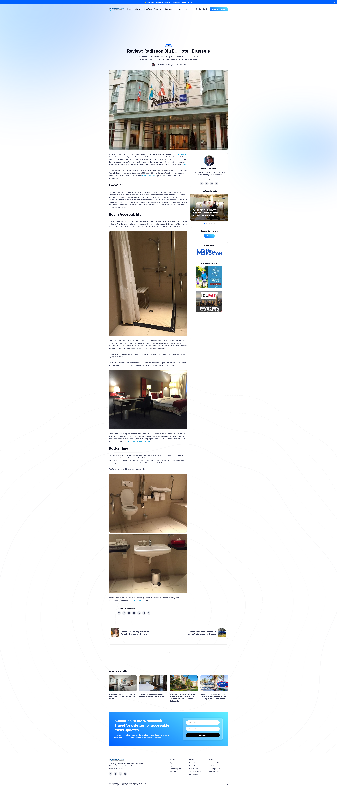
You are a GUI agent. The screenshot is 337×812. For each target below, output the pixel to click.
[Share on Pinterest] (129, 613)
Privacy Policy (113, 785)
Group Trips (148, 9)
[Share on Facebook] (124, 613)
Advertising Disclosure (136, 785)
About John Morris (215, 763)
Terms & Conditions (123, 785)
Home (129, 9)
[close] (334, 2)
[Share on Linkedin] (139, 613)
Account (173, 772)
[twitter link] (202, 183)
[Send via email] (144, 613)
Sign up (172, 766)
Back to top (225, 784)
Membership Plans (176, 769)
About (178, 9)
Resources (157, 9)
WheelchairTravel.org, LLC (127, 783)
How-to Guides (194, 769)
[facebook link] (207, 183)
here (184, 164)
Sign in (205, 9)
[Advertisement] (168, 25)
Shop (185, 9)
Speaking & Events (215, 769)
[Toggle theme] (200, 9)
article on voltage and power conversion (137, 441)
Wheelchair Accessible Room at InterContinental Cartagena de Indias (122, 696)
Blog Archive (169, 9)
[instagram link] (216, 183)
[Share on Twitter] (119, 613)
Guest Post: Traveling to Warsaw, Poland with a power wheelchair (135, 633)
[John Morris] (153, 65)
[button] (204, 223)
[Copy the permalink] (148, 613)
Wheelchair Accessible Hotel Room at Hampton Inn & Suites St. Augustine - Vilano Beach (213, 696)
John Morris (160, 65)
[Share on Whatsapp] (134, 613)
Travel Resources (148, 176)
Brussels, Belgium (179, 154)
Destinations (137, 9)
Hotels (168, 45)
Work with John (214, 772)
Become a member (218, 9)
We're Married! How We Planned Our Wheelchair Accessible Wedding (205, 213)
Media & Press (213, 766)
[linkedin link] (211, 183)
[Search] (196, 9)
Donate (209, 236)
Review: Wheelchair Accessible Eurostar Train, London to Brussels (201, 633)
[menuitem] (129, 9)
